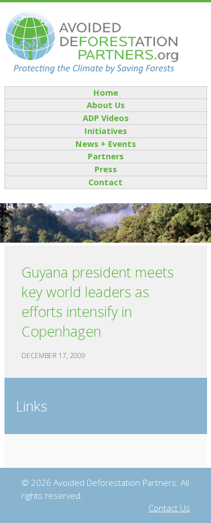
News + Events (105, 143)
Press (106, 169)
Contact (105, 182)
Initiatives (105, 131)
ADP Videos (106, 118)
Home (105, 92)
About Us (106, 105)
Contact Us (169, 507)
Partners (106, 156)
